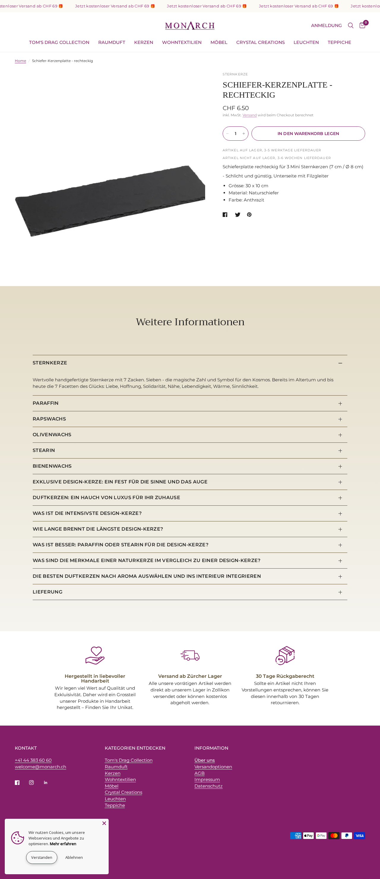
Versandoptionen (213, 766)
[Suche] (351, 25)
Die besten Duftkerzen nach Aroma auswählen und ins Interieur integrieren (147, 576)
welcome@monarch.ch (40, 766)
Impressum (207, 779)
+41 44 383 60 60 (33, 760)
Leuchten (306, 42)
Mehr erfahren (63, 843)
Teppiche (339, 42)
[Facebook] (21, 782)
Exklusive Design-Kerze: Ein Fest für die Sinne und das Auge (120, 482)
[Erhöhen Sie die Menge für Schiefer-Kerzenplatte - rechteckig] (243, 133)
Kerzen (143, 42)
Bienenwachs (52, 466)
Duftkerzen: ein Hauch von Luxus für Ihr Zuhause (106, 497)
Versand (250, 115)
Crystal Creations (260, 42)
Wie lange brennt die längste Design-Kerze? (98, 529)
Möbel (218, 42)
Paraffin (46, 403)
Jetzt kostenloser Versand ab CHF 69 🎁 (108, 6)
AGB (199, 773)
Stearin (44, 450)
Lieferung (47, 592)
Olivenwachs (52, 434)
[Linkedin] (49, 782)
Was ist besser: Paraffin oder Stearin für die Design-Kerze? (120, 545)
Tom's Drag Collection (59, 42)
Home (20, 60)
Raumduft (111, 42)
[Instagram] (35, 782)
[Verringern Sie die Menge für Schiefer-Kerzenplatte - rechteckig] (227, 133)
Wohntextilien (182, 42)
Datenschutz (208, 786)
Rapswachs (49, 419)
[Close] (104, 823)
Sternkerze (50, 363)
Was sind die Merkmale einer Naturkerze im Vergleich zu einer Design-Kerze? (147, 560)
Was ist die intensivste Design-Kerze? (87, 513)
